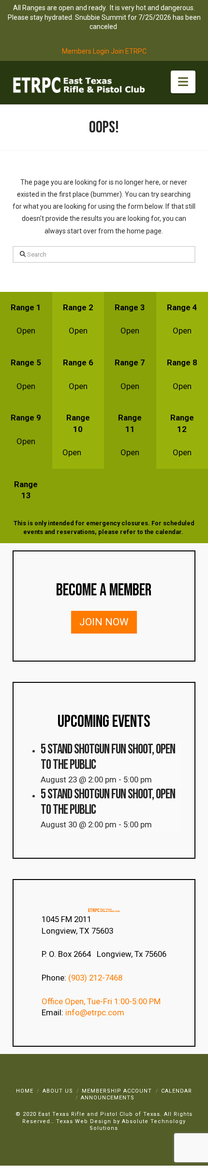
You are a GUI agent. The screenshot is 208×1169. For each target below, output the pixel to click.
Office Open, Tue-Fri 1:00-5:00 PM (101, 1001)
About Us (58, 1091)
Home (24, 1091)
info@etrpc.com (95, 1012)
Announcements (107, 1098)
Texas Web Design (83, 1121)
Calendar (176, 1091)
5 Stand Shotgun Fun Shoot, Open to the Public (108, 757)
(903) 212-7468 (96, 977)
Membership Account (117, 1091)
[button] (183, 82)
